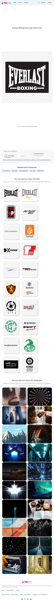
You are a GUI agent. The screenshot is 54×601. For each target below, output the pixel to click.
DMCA (21, 594)
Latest (14, 2)
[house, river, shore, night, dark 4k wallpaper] (14, 471)
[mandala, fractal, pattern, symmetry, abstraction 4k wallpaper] (40, 396)
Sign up (44, 2)
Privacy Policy (14, 594)
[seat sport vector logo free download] (30, 307)
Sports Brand (15, 170)
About (3, 590)
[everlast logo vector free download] (30, 193)
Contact (26, 2)
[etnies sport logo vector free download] (30, 364)
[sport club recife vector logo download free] (11, 288)
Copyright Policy (10, 590)
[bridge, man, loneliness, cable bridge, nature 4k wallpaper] (40, 546)
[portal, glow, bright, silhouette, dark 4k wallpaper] (14, 452)
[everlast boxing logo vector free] (11, 193)
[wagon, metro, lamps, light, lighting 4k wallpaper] (40, 452)
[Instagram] (27, 599)
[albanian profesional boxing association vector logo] (11, 212)
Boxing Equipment (23, 170)
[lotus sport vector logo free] (11, 364)
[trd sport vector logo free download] (30, 269)
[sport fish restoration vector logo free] (11, 326)
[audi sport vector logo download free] (11, 231)
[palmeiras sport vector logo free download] (30, 345)
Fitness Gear (32, 170)
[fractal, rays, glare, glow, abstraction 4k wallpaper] (40, 471)
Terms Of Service (6, 594)
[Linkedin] (31, 599)
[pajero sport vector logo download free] (11, 345)
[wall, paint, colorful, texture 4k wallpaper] (14, 527)
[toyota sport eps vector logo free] (30, 250)
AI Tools (19, 2)
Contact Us (48, 160)
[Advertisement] (27, 16)
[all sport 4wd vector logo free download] (30, 212)
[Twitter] (22, 599)
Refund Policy (27, 594)
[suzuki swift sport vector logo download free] (30, 326)
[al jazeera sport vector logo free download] (30, 231)
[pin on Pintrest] (17, 187)
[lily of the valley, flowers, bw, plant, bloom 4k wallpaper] (40, 527)
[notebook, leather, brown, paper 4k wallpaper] (14, 396)
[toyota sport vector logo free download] (11, 269)
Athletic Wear (40, 170)
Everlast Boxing (6, 170)
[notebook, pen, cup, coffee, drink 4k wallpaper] (40, 508)
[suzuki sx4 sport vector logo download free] (30, 288)
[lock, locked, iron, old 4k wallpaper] (14, 415)
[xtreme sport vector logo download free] (11, 250)
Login (49, 2)
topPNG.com (45, 594)
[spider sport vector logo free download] (11, 307)
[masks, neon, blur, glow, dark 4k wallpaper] (14, 508)
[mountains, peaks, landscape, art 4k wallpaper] (14, 433)
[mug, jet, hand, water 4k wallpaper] (40, 415)
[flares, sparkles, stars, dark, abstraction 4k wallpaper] (14, 546)
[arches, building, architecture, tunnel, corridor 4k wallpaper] (40, 433)
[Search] (38, 2)
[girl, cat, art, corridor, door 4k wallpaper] (40, 564)
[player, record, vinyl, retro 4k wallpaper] (14, 564)
